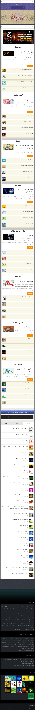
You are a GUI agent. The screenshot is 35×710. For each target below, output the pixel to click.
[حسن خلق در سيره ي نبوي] (4, 264)
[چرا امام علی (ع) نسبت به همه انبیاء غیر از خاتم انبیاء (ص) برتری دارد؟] (4, 71)
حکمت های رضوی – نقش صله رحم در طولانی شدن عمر (24, 146)
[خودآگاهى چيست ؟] (4, 304)
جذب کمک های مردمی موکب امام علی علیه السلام (19, 464)
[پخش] (31, 417)
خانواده (18, 277)
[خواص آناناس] (4, 358)
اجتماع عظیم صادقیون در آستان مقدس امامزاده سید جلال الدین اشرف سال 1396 (15, 477)
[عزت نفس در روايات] (4, 252)
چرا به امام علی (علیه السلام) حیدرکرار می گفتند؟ (26, 87)
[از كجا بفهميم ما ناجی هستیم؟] (4, 179)
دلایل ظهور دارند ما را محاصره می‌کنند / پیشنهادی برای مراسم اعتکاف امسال (15, 567)
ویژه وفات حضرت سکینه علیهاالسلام (26, 52)
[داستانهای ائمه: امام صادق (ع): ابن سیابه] (4, 390)
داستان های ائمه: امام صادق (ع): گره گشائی (27, 401)
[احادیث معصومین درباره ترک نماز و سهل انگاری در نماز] (31, 484)
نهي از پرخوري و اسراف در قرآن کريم (28, 121)
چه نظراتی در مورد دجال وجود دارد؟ (22, 489)
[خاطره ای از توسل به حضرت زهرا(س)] (31, 435)
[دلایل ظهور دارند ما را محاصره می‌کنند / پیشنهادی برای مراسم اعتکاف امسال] (31, 569)
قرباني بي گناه (31, 315)
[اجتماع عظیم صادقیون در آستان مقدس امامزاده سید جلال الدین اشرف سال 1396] (31, 478)
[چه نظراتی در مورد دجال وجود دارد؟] (31, 490)
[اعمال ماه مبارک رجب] (31, 557)
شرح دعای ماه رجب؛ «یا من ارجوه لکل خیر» (27, 171)
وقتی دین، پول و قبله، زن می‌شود (28, 205)
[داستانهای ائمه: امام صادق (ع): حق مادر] (8, 371)
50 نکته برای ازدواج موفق (24, 470)
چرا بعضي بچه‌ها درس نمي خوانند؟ (22, 561)
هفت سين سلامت (28, 327)
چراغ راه (32, 269)
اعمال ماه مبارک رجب (24, 555)
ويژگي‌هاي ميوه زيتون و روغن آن (28, 344)
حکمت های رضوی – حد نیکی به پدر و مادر (27, 165)
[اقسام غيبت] (8, 237)
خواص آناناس (31, 357)
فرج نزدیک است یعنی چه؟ (29, 223)
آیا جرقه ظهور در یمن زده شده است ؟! (22, 531)
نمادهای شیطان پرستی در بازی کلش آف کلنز (20, 428)
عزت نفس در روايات (30, 251)
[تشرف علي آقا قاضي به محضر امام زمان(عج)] (31, 515)
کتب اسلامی (18, 95)
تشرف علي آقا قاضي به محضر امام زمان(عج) (21, 513)
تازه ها (17, 423)
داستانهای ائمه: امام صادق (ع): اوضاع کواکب (27, 382)
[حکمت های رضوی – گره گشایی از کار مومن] (4, 160)
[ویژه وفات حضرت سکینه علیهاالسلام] (8, 53)
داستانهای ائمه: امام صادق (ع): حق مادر (24, 369)
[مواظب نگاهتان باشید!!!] (31, 545)
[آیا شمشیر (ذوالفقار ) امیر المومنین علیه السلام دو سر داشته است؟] (4, 83)
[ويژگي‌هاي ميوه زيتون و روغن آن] (4, 346)
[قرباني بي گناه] (4, 316)
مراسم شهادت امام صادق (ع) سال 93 (22, 458)
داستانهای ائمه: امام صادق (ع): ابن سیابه (27, 388)
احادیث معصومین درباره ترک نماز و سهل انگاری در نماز (19, 483)
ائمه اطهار (18, 47)
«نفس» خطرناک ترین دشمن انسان (22, 501)
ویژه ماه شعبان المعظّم (24, 537)
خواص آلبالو (31, 350)
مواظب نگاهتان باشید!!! (24, 543)
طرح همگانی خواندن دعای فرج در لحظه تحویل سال (19, 519)
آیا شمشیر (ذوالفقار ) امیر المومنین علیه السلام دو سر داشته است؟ (24, 81)
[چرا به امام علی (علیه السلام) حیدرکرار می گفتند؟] (4, 89)
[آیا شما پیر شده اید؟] (4, 310)
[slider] (4, 416)
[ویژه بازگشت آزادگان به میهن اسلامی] (18, 37)
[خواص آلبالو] (4, 352)
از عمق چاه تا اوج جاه (30, 115)
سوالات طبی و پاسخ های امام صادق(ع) (21, 495)
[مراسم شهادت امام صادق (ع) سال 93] (31, 460)
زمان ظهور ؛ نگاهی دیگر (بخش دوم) (28, 217)
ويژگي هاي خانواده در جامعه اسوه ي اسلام (27, 296)
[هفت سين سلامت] (8, 329)
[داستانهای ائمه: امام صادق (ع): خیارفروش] (4, 396)
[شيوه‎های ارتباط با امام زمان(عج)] (31, 551)
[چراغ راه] (4, 270)
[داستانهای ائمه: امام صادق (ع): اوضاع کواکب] (4, 384)
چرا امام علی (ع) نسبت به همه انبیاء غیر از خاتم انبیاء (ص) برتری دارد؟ (23, 69)
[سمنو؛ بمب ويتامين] (4, 340)
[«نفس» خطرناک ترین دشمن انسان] (31, 502)
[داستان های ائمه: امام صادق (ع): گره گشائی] (4, 402)
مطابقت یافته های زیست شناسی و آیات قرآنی (27, 127)
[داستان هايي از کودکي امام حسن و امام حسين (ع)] (31, 575)
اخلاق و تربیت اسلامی (18, 231)
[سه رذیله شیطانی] (4, 258)
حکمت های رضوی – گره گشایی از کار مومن (27, 159)
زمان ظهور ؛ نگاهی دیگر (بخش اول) (28, 211)
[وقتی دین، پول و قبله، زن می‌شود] (4, 206)
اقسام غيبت (30, 235)
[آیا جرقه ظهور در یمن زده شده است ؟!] (31, 533)
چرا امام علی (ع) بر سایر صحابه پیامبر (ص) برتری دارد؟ (25, 75)
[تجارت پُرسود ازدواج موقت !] (8, 283)
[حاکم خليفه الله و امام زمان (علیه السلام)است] (8, 191)
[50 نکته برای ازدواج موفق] (31, 472)
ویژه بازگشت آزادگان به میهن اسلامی (13, 42)
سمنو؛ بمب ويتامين (30, 338)
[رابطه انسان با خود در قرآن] (4, 135)
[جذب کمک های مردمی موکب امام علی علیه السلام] (31, 466)
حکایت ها (18, 365)
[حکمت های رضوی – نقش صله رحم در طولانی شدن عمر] (8, 147)
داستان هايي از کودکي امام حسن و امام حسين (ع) (20, 573)
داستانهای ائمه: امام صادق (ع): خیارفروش (27, 394)
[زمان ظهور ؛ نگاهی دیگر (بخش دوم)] (4, 219)
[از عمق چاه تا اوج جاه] (4, 116)
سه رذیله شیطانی (31, 257)
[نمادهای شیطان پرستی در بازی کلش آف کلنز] (31, 429)
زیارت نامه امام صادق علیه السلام (22, 452)
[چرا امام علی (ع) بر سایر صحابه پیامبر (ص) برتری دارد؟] (4, 77)
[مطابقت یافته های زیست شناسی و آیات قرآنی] (4, 129)
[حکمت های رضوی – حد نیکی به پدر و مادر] (4, 167)
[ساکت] (8, 417)
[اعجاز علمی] (8, 101)
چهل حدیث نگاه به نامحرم (23, 525)
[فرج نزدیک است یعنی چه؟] (4, 225)
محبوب (28, 423)
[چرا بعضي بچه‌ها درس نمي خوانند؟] (31, 563)
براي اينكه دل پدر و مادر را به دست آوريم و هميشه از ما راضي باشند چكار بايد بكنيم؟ (15, 446)
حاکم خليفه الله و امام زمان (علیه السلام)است (25, 190)
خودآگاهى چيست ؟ (30, 302)
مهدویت (18, 185)
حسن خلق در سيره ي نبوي (29, 263)
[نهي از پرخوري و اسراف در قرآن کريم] (4, 122)
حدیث (18, 141)
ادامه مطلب (30, 66)
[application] (17, 417)
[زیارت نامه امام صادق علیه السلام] (31, 454)
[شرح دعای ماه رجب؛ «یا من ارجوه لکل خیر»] (4, 173)
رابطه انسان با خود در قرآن (29, 133)
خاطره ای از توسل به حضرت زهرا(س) (22, 434)
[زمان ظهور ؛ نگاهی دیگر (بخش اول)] (4, 213)
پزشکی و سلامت (18, 323)
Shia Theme (32, 705)
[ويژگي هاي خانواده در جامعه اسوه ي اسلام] (4, 298)
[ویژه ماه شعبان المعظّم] (31, 539)
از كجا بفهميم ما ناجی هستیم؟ (29, 177)
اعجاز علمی (30, 99)
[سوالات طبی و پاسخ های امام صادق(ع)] (31, 496)
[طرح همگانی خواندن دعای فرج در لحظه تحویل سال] (31, 521)
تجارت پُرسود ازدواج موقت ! (26, 281)
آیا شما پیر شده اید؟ (30, 309)
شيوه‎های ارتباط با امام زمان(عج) (22, 549)
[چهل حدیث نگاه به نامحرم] (31, 527)
